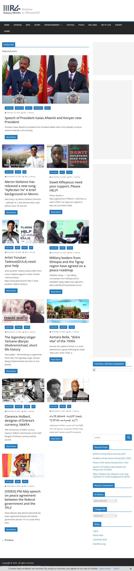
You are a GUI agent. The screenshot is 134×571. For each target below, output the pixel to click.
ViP (24, 172)
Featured (9, 108)
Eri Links (92, 25)
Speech (28, 108)
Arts (28, 25)
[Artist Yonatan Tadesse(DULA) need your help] (23, 231)
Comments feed (100, 539)
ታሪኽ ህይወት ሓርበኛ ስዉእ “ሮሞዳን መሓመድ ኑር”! (65, 418)
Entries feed (98, 535)
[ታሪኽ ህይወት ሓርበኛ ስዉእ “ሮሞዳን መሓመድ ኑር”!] (68, 390)
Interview (19, 108)
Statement (38, 108)
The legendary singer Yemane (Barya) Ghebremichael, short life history (21, 343)
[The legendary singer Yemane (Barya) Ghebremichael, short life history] (23, 311)
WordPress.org (99, 544)
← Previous (7, 540)
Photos (70, 25)
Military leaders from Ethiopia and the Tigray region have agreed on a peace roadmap (67, 264)
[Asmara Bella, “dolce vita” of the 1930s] (68, 311)
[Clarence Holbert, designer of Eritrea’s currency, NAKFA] (23, 390)
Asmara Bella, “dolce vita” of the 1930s (64, 339)
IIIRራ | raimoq (28, 113)
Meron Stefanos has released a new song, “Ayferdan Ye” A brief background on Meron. (22, 188)
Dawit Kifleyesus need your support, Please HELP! (65, 186)
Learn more (105, 568)
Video (47, 108)
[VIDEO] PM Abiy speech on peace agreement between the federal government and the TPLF (23, 499)
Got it (116, 568)
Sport (37, 25)
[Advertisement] (113, 58)
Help (62, 172)
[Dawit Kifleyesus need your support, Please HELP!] (68, 156)
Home (7, 31)
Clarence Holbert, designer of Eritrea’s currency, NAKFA (19, 420)
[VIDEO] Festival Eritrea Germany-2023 (109, 454)
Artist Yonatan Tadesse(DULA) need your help (20, 261)
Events (118, 25)
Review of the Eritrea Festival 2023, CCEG (110, 462)
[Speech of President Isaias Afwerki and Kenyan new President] (45, 79)
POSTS (81, 25)
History (18, 327)
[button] (61, 25)
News (6, 25)
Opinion (18, 25)
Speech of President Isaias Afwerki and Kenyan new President (43, 120)
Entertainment (52, 25)
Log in (95, 531)
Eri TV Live (106, 25)
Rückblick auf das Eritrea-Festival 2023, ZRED (112, 458)
